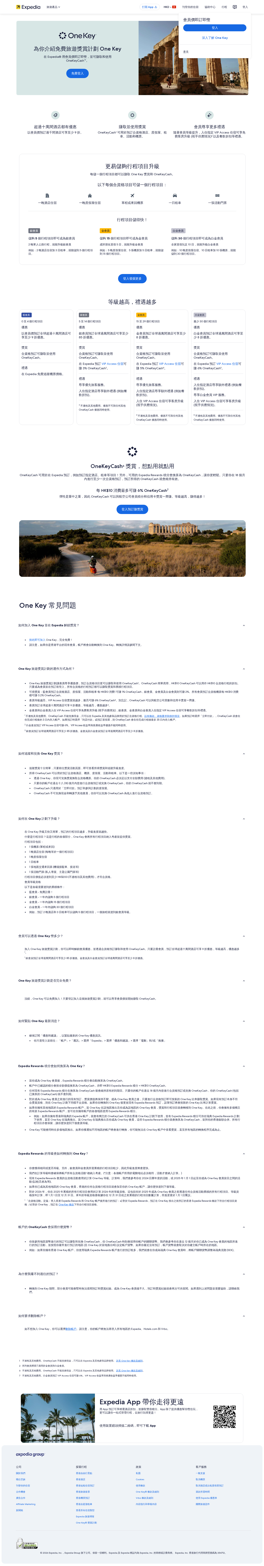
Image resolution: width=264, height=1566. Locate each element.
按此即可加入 (37, 640)
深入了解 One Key (215, 38)
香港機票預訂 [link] (83, 1498)
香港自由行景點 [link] (84, 1473)
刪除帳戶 (71, 1329)
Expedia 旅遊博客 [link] (85, 1516)
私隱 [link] (138, 1473)
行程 (224, 7)
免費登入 (77, 73)
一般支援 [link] (200, 1473)
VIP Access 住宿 (112, 364)
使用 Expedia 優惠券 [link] (206, 1498)
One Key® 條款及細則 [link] (147, 1491)
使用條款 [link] (140, 1485)
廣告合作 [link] (20, 1498)
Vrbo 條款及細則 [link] (144, 1498)
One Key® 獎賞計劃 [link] (86, 1522)
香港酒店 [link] (80, 1479)
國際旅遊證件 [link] (203, 1504)
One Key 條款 (66, 1204)
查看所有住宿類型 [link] (85, 1510)
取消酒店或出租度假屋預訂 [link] (210, 1485)
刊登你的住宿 (190, 7)
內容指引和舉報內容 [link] (146, 1504)
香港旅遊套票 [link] (83, 1491)
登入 (245, 7)
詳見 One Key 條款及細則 (129, 1360)
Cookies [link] (140, 1479)
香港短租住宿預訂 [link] (85, 1485)
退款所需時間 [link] (203, 1491)
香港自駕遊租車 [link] (84, 1504)
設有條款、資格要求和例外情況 (162, 716)
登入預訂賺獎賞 (132, 509)
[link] (215, 52)
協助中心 (210, 7)
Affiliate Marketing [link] (25, 1504)
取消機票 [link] (200, 1479)
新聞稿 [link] (19, 1510)
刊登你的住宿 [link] (23, 1485)
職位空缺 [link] (20, 1479)
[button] (132, 625)
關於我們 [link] (20, 1473)
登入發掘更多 (132, 278)
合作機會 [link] (20, 1491)
